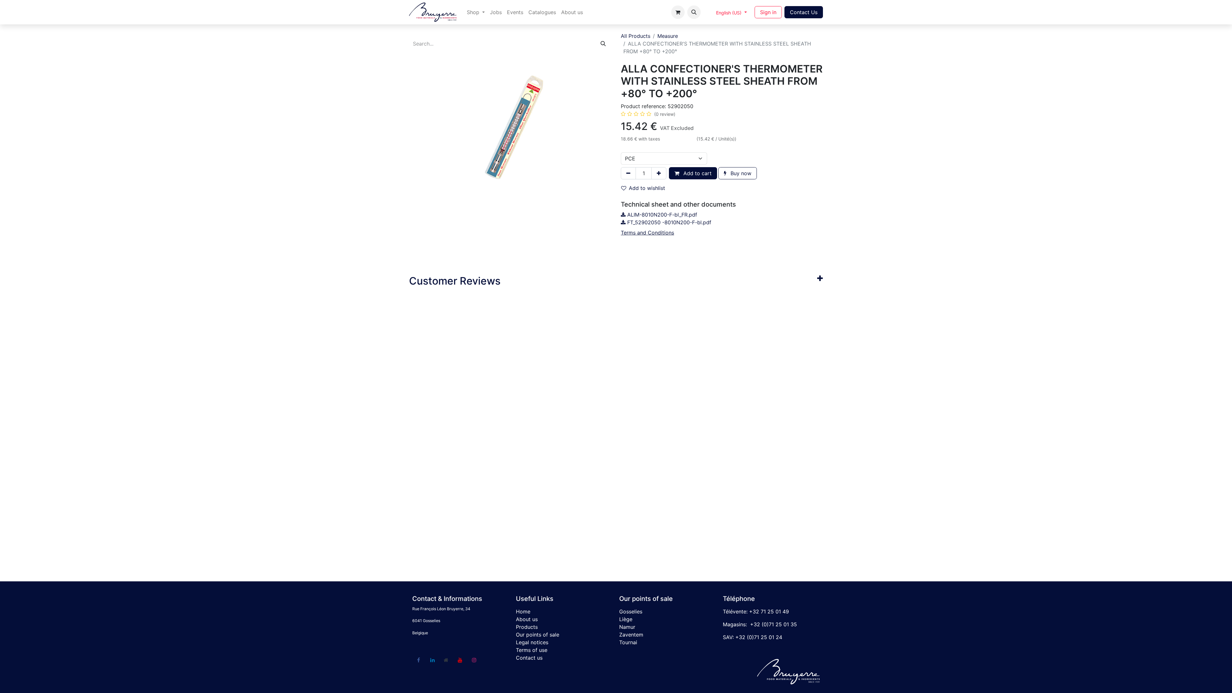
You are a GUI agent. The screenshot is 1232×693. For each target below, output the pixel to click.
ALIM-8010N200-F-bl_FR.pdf (661, 214)
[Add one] (658, 173)
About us (527, 619)
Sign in (768, 12)
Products (527, 627)
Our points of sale (537, 634)
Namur (627, 627)
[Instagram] (474, 660)
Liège (625, 619)
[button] (694, 12)
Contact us (529, 657)
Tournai (628, 642)
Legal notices (532, 642)
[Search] (603, 44)
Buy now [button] (740, 173)
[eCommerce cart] (678, 12)
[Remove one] (628, 173)
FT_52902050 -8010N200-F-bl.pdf (668, 222)
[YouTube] (460, 660)
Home (523, 611)
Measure (667, 36)
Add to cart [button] (697, 173)
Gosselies (630, 611)
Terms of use (531, 650)
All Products (635, 36)
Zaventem (631, 634)
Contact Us (803, 12)
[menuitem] (475, 12)
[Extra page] (446, 660)
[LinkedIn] (432, 660)
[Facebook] (418, 660)
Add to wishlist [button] (647, 188)
